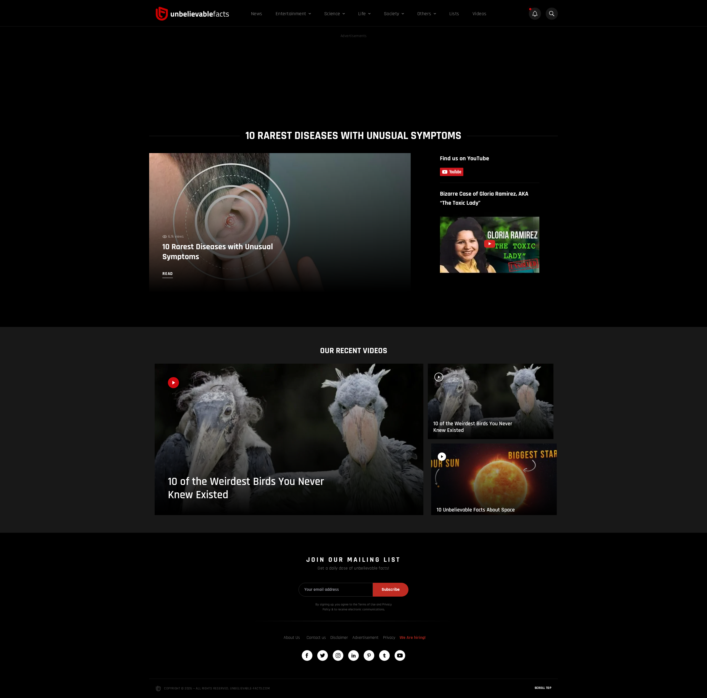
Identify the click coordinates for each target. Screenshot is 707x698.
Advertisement (365, 638)
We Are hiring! (413, 638)
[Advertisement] (353, 78)
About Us (292, 638)
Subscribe (391, 589)
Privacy (389, 638)
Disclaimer (339, 638)
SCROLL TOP (543, 688)
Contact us (316, 638)
